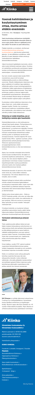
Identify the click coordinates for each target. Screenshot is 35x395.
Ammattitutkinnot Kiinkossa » (12, 353)
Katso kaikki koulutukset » (10, 362)
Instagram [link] (19, 1)
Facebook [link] (6, 1)
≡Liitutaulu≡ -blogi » (9, 371)
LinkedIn (12, 349)
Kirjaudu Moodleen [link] (18, 4)
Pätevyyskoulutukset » (9, 358)
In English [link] (26, 1)
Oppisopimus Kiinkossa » (10, 356)
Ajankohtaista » (7, 369)
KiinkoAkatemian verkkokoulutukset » (14, 365)
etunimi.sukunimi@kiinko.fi (11, 336)
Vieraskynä (16, 32)
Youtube (27, 349)
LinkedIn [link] (13, 1)
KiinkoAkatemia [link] (30, 4)
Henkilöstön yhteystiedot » (11, 340)
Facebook (5, 349)
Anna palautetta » (8, 375)
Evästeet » (5, 380)
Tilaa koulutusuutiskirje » (10, 377)
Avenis (30, 384)
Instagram (20, 349)
